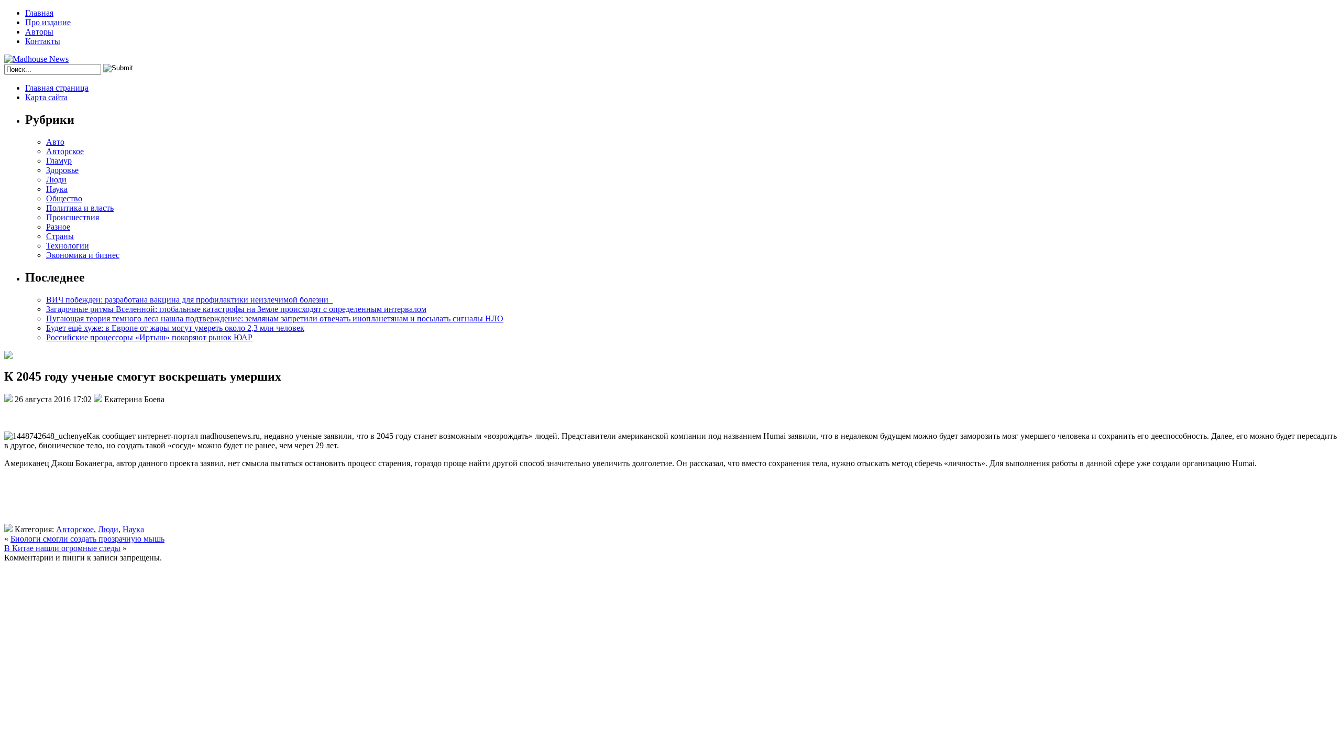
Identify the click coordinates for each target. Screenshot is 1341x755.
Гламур (59, 160)
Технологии (67, 245)
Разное (58, 226)
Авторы (39, 31)
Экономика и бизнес (82, 255)
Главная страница (57, 87)
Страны (60, 236)
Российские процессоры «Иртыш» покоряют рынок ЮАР (149, 337)
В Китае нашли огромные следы (62, 548)
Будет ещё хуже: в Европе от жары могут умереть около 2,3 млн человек (175, 327)
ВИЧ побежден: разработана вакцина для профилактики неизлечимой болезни (189, 299)
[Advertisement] (156, 500)
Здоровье (62, 170)
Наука (57, 189)
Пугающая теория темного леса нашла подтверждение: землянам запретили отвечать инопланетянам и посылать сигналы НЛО (274, 318)
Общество (64, 198)
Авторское (65, 151)
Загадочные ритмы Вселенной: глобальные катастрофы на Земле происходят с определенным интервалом (236, 309)
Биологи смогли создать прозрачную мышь (87, 538)
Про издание (48, 22)
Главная (39, 12)
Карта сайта (46, 97)
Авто (55, 141)
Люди (56, 179)
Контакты (42, 41)
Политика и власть (80, 207)
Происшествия (72, 217)
